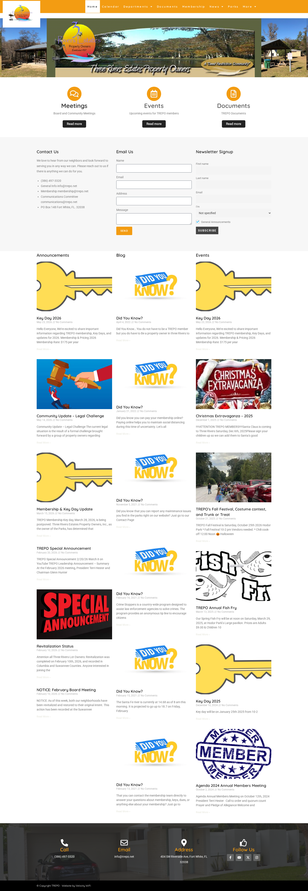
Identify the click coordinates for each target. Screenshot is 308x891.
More (247, 6)
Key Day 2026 (49, 318)
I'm (197, 206)
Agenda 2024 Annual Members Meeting (231, 785)
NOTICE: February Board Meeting (66, 689)
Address (121, 193)
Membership (193, 6)
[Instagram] (256, 857)
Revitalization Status (55, 646)
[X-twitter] (248, 857)
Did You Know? (129, 318)
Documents (167, 6)
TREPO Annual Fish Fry (216, 607)
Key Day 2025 (208, 701)
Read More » (44, 349)
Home (92, 6)
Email (119, 177)
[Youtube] (239, 857)
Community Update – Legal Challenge (70, 415)
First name (202, 163)
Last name (202, 178)
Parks (233, 6)
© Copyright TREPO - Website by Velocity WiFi (64, 885)
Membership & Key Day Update (65, 509)
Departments (135, 6)
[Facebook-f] (230, 857)
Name (120, 160)
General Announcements (215, 222)
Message (122, 210)
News (214, 6)
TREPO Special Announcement (64, 548)
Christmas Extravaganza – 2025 (224, 415)
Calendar (110, 6)
